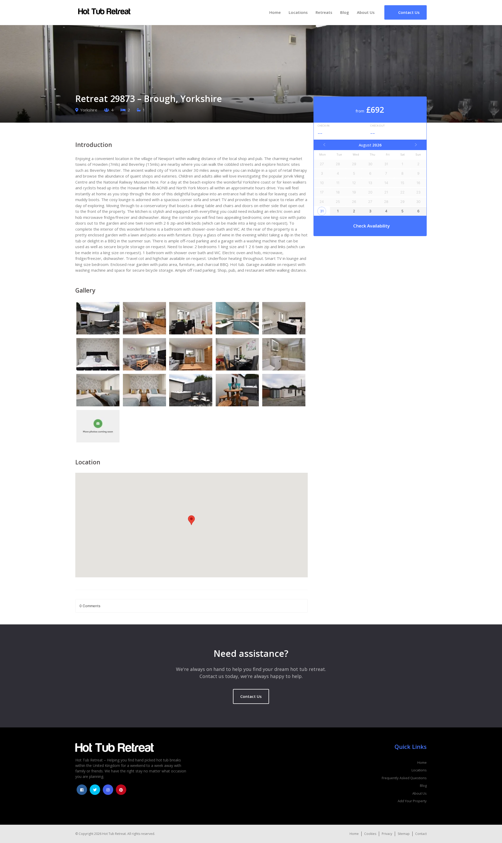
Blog (344, 12)
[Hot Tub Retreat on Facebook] (82, 789)
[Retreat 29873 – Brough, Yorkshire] (98, 319)
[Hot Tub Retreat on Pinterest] (121, 789)
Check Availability (371, 226)
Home (275, 12)
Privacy (387, 833)
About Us (366, 12)
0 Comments (89, 606)
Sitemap (404, 833)
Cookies (370, 833)
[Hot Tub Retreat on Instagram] (108, 789)
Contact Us (251, 696)
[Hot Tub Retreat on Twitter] (95, 789)
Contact (421, 833)
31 (322, 211)
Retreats (324, 12)
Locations (298, 12)
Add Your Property (412, 801)
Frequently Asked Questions (404, 778)
